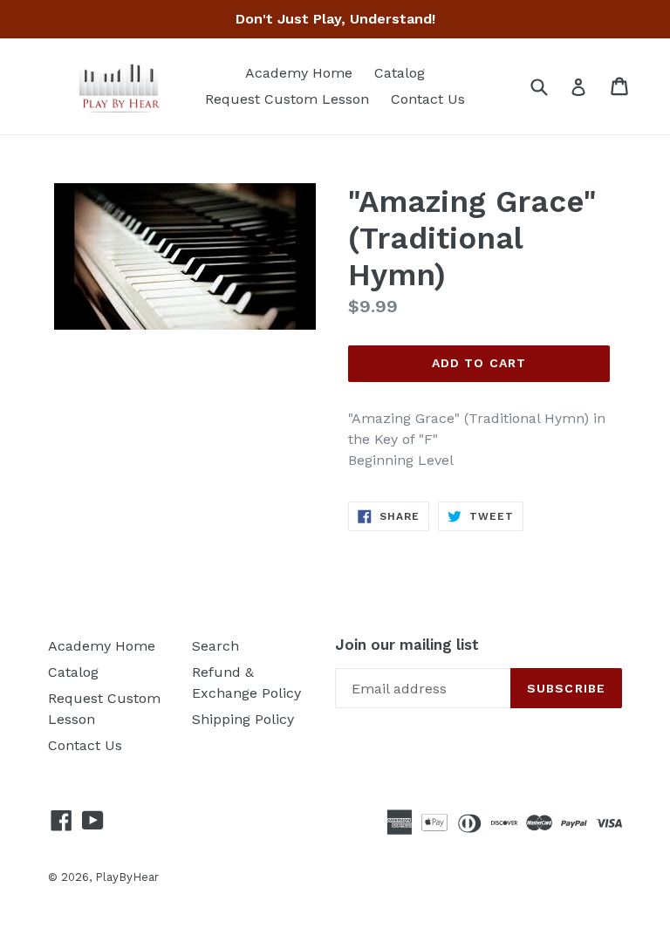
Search (215, 646)
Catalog (399, 73)
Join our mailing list (407, 644)
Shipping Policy (243, 719)
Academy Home (298, 73)
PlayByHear (127, 877)
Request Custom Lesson (287, 99)
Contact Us (428, 99)
